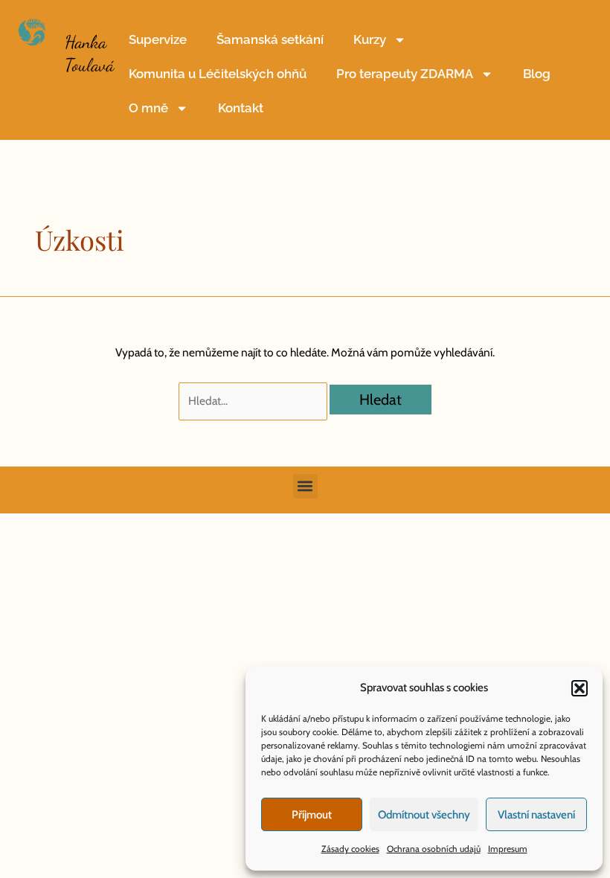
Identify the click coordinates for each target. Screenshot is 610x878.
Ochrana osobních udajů (434, 848)
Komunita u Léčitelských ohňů (217, 73)
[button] (579, 688)
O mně (148, 107)
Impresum (507, 848)
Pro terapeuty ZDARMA (404, 73)
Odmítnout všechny (424, 814)
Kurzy (369, 39)
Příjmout (312, 814)
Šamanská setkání (270, 39)
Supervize (158, 39)
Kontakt (240, 107)
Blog (536, 73)
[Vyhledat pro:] (254, 401)
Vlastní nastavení (536, 814)
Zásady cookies (350, 848)
